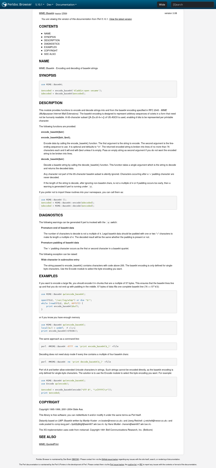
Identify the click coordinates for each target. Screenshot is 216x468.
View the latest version (120, 18)
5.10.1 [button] (38, 4)
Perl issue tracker (117, 464)
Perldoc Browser (19, 4)
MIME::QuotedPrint (49, 444)
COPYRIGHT (51, 50)
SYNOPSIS (50, 36)
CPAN (64, 13)
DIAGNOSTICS (52, 43)
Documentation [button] (65, 4)
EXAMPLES (50, 47)
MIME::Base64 (46, 13)
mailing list (132, 464)
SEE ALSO (50, 54)
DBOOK (75, 459)
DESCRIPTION (52, 40)
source (58, 13)
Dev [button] (49, 4)
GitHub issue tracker (110, 459)
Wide (162, 4)
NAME (47, 33)
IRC (140, 464)
